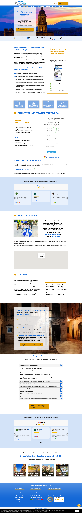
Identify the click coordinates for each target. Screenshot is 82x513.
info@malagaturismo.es (20, 501)
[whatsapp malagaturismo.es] (31, 499)
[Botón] (52, 157)
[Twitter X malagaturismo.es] (40, 499)
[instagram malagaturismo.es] (38, 499)
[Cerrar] (80, 511)
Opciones (71, 511)
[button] (25, 29)
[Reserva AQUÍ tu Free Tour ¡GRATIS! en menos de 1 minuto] (63, 3)
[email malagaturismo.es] (32, 499)
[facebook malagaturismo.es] (36, 499)
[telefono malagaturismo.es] (34, 499)
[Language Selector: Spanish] (55, 3)
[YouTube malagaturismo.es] (42, 499)
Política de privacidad (43, 511)
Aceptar (77, 511)
